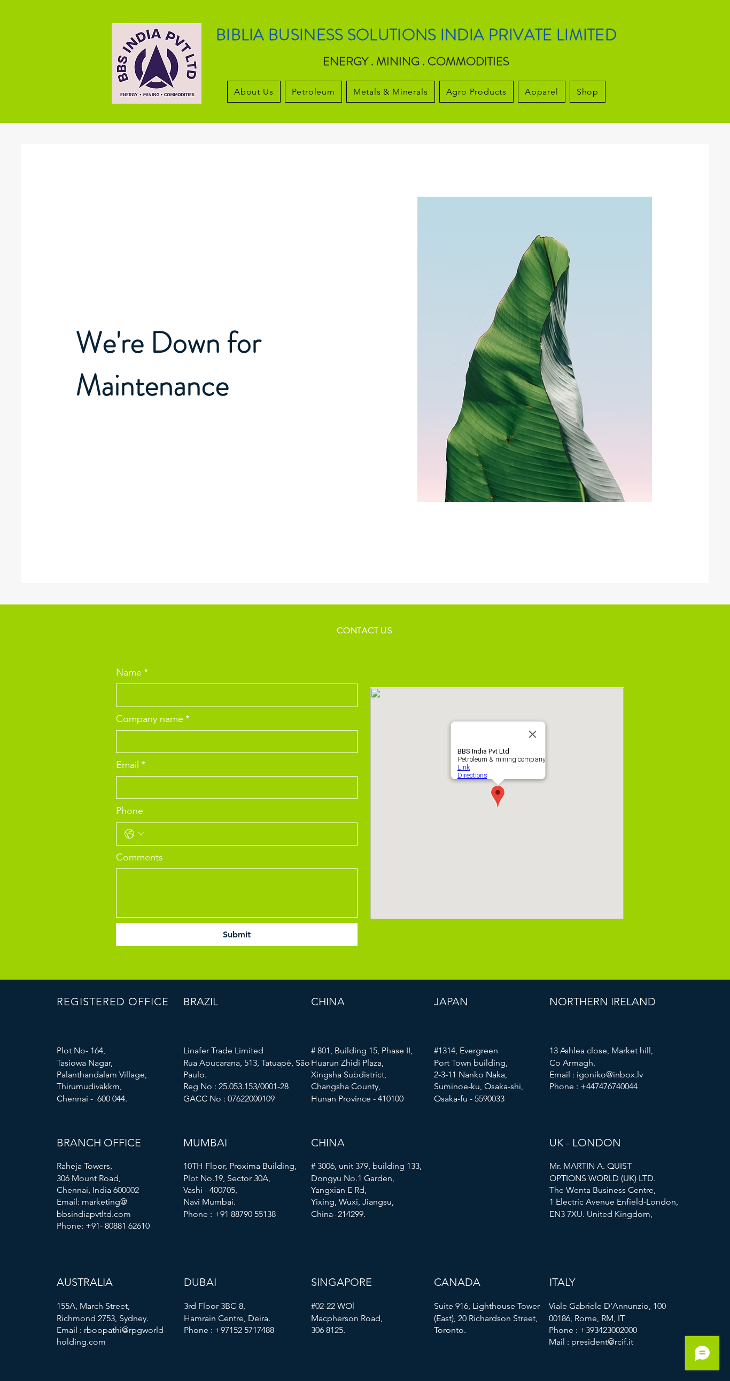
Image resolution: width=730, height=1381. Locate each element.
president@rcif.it (602, 1342)
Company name (153, 719)
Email (130, 765)
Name (132, 672)
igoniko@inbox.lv (610, 1074)
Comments (139, 857)
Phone (129, 811)
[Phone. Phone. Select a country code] (134, 834)
